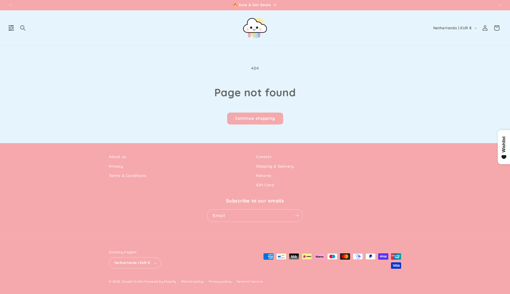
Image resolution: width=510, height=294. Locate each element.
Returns (263, 175)
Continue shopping (255, 118)
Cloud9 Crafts (133, 282)
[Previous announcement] (10, 5)
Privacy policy (220, 281)
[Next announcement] (499, 5)
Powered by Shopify (160, 282)
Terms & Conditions (127, 175)
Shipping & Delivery (275, 166)
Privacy (116, 166)
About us (117, 156)
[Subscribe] (297, 215)
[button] (11, 28)
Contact (263, 156)
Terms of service (249, 281)
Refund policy (192, 281)
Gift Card (265, 185)
